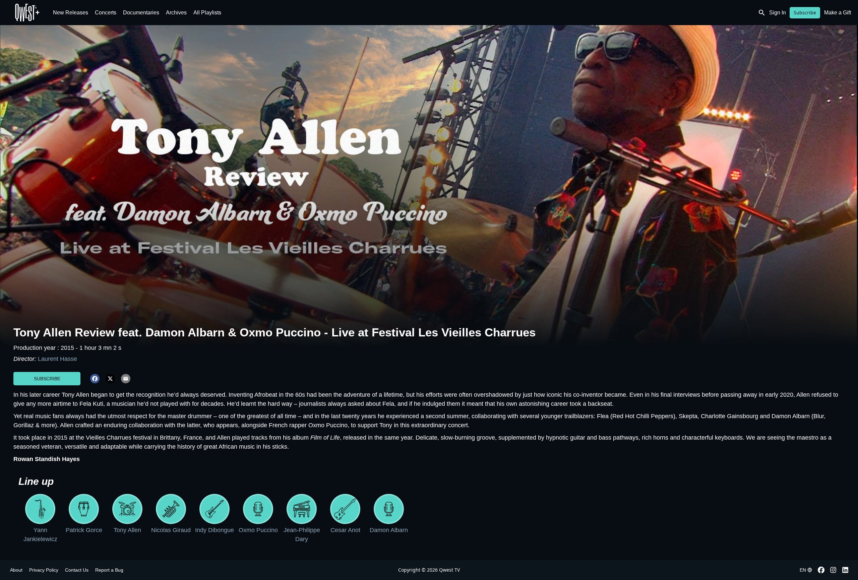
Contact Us (76, 570)
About (16, 570)
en (803, 570)
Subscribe (805, 12)
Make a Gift (837, 12)
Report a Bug (109, 570)
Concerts (105, 12)
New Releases (70, 12)
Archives (176, 12)
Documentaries (141, 12)
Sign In (777, 12)
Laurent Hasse (57, 359)
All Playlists (207, 12)
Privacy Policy (43, 570)
